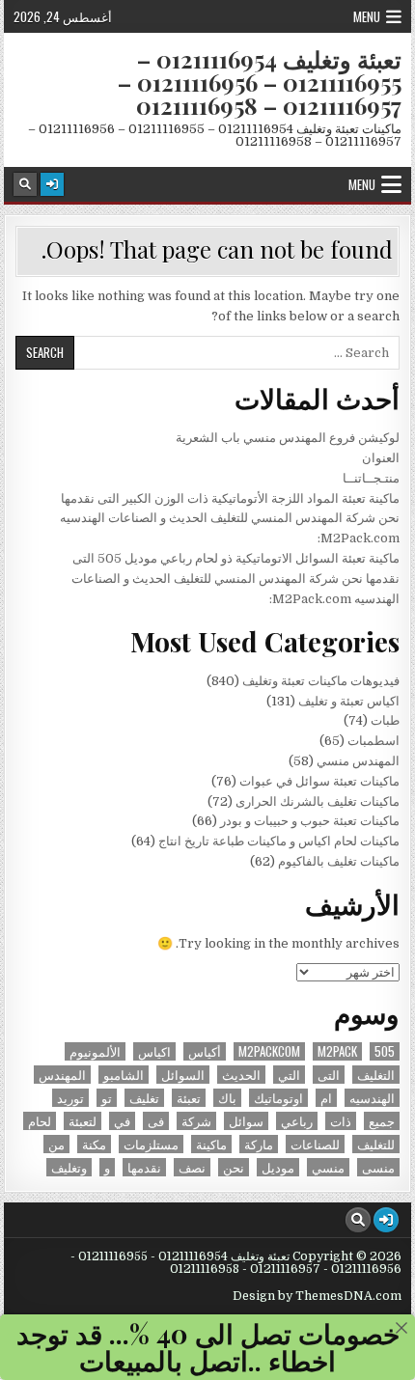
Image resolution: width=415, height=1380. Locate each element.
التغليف (376, 1074)
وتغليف (69, 1167)
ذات (340, 1121)
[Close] (401, 1327)
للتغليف (376, 1144)
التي (289, 1074)
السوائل (183, 1074)
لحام (39, 1121)
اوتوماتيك (278, 1098)
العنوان (381, 458)
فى (156, 1121)
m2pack (337, 1051)
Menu (366, 16)
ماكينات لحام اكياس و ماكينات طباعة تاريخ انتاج (279, 841)
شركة (196, 1121)
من (56, 1144)
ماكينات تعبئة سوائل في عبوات (319, 781)
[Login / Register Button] (52, 184)
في (122, 1121)
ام (326, 1098)
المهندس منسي (358, 761)
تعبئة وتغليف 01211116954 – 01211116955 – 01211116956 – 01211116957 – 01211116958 (259, 82)
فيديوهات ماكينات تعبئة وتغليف (321, 681)
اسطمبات (373, 740)
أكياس (204, 1051)
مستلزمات (151, 1144)
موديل (278, 1167)
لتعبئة (83, 1121)
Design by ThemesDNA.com (317, 1296)
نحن (233, 1167)
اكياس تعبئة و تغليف (349, 701)
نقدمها (144, 1167)
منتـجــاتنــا (371, 478)
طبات (385, 720)
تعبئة (189, 1098)
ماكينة (211, 1144)
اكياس (154, 1051)
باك (227, 1098)
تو (106, 1098)
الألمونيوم (95, 1051)
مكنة (94, 1144)
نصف (192, 1167)
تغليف (144, 1098)
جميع (382, 1121)
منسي (328, 1167)
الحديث (241, 1074)
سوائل (246, 1121)
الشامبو (123, 1074)
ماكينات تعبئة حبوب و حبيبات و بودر (310, 821)
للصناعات (315, 1144)
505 (384, 1051)
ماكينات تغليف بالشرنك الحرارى (317, 801)
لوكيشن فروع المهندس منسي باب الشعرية (288, 437)
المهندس (62, 1074)
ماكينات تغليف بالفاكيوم (339, 861)
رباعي (297, 1121)
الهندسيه (372, 1098)
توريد (70, 1098)
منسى (378, 1167)
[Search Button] (25, 184)
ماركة (258, 1144)
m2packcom (269, 1051)
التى (329, 1074)
